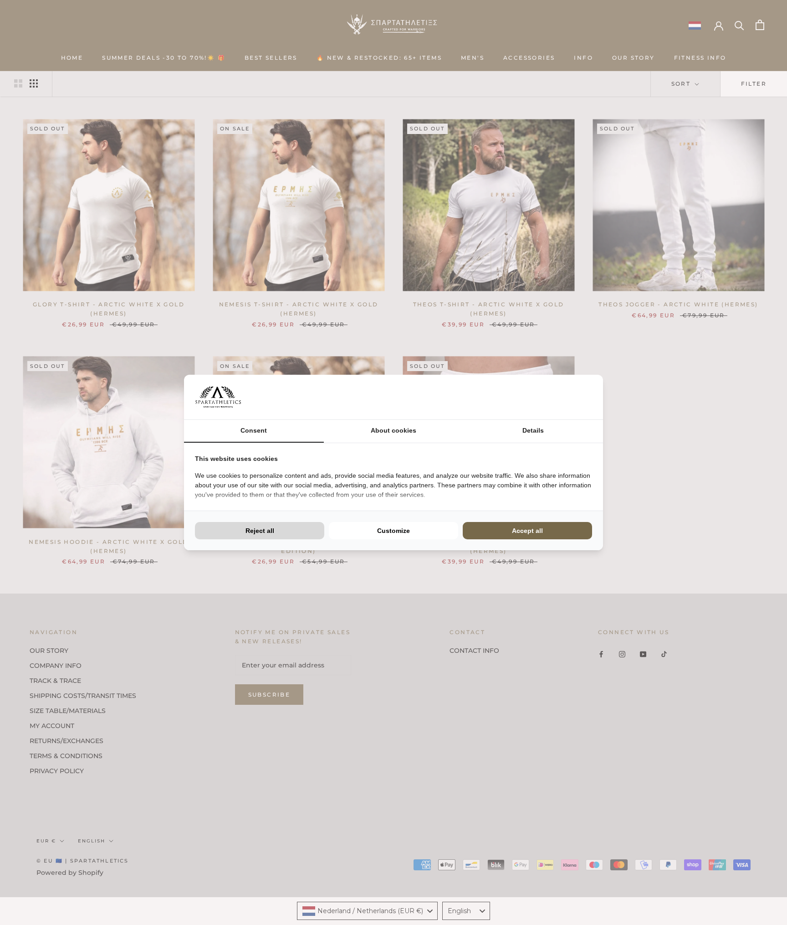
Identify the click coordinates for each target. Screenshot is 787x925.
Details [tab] (533, 430)
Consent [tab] (253, 430)
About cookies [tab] (393, 430)
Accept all (527, 530)
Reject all (259, 530)
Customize (393, 530)
